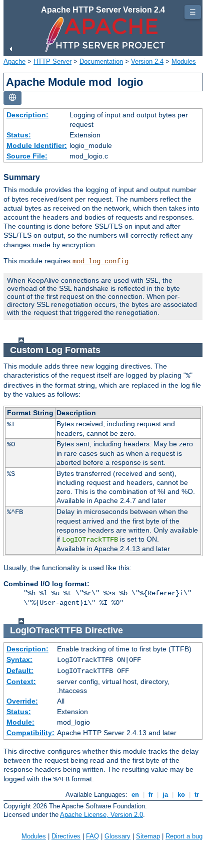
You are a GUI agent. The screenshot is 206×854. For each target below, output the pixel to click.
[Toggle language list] (13, 98)
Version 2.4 (147, 61)
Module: (20, 722)
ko (181, 794)
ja (165, 794)
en (135, 794)
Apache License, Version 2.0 (101, 814)
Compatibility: (30, 733)
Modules (184, 61)
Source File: (27, 156)
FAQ (92, 836)
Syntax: (19, 659)
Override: (22, 701)
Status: (18, 135)
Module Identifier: (36, 145)
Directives (66, 836)
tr (196, 794)
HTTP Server (53, 61)
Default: (20, 670)
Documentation (101, 61)
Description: (27, 115)
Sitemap (148, 836)
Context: (21, 681)
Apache (15, 61)
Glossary (117, 836)
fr (150, 794)
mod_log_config (100, 261)
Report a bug (184, 836)
